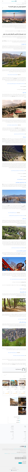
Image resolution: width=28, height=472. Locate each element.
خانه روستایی (25, 441)
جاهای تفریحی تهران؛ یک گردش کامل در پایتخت (12, 74)
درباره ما (25, 427)
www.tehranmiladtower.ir (20, 179)
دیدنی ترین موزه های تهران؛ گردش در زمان (12, 212)
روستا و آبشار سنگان (22, 322)
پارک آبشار (24, 218)
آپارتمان (25, 437)
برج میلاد (24, 137)
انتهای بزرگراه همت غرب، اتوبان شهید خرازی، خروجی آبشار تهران (18, 247)
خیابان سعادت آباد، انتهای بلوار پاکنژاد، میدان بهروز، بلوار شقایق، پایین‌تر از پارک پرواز (15, 83)
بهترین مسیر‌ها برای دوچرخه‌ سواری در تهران (12, 352)
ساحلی (25, 434)
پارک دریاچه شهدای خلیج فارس (21, 182)
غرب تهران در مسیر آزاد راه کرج (21, 319)
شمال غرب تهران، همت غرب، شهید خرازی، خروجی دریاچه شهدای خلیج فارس (17, 215)
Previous (26, 387)
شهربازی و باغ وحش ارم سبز (21, 251)
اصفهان (13, 435)
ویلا (25, 436)
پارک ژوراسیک (23, 44)
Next (2, 387)
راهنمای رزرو (13, 429)
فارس (13, 437)
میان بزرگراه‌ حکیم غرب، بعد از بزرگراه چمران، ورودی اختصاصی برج (18, 170)
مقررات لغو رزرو (12, 428)
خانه (25, 4)
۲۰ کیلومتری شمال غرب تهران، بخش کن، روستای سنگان (18, 355)
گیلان (13, 436)
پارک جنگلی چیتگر (23, 292)
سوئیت (25, 435)
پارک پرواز (24, 92)
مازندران (13, 434)
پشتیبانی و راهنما (12, 427)
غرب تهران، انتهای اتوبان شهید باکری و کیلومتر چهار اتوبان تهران (18, 279)
